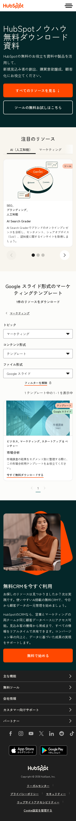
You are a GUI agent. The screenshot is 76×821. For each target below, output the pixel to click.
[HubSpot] (13, 6)
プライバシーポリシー (24, 794)
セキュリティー (56, 794)
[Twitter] (41, 734)
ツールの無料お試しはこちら (38, 107)
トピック (9, 324)
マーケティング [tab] (50, 149)
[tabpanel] (38, 211)
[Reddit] (62, 734)
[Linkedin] (51, 734)
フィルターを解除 (36, 383)
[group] (38, 203)
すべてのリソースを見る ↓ (38, 90)
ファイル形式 (13, 364)
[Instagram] (21, 734)
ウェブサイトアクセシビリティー (38, 802)
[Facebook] (10, 734)
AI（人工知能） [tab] (21, 149)
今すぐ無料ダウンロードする (25, 475)
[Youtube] (31, 734)
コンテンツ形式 (14, 344)
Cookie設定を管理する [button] (38, 810)
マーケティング (20, 313)
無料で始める (38, 655)
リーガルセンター (38, 786)
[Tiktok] (72, 734)
